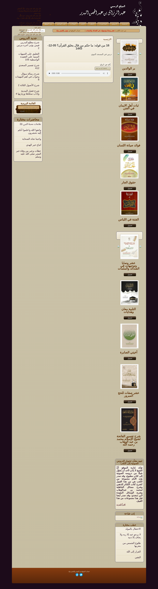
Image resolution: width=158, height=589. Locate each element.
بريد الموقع (48, 24)
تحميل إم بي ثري (101, 68)
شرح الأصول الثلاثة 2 (28, 85)
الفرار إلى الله (134, 551)
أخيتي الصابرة (128, 352)
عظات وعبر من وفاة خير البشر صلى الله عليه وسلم (28, 154)
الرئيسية (124, 24)
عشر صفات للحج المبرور (128, 394)
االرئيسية (107, 39)
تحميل (130, 275)
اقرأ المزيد (120, 504)
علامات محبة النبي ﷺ (30, 124)
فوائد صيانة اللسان (128, 145)
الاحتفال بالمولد (133, 528)
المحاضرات (103, 24)
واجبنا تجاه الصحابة (31, 139)
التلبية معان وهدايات (129, 310)
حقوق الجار (129, 182)
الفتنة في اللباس (128, 219)
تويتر (66, 31)
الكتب (83, 24)
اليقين (138, 557)
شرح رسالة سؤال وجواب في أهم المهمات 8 (27, 76)
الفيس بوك (60, 31)
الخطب (92, 24)
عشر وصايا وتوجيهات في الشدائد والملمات (100, 31)
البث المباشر (61, 24)
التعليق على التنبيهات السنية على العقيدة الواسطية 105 (28, 56)
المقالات (73, 24)
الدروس (114, 24)
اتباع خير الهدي (33, 145)
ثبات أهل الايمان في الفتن (129, 107)
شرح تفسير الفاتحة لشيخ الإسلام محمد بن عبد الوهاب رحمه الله (129, 440)
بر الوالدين (128, 68)
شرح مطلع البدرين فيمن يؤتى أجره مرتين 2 (28, 45)
